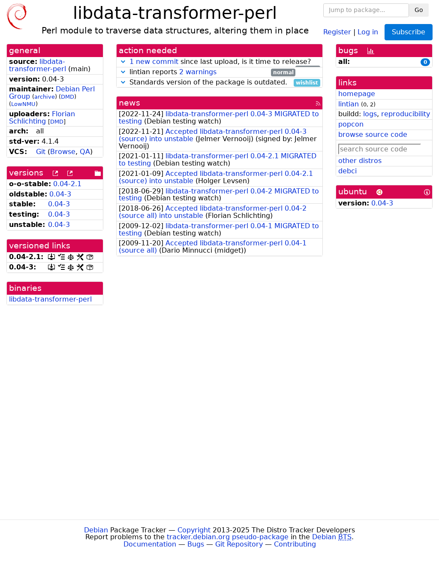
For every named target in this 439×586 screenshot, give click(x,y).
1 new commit (153, 61)
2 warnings (197, 72)
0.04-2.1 (67, 184)
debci (347, 171)
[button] (123, 61)
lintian (348, 104)
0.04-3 (60, 194)
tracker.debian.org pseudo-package (228, 537)
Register (337, 31)
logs (370, 114)
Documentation (149, 544)
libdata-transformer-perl (37, 65)
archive (44, 97)
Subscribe (408, 32)
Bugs (195, 544)
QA (85, 152)
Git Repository (239, 544)
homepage (356, 94)
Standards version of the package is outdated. (222, 82)
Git (40, 152)
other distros (360, 161)
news (129, 103)
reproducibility (405, 114)
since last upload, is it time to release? (223, 62)
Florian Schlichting (42, 117)
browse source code (372, 134)
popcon (351, 124)
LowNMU (23, 104)
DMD (67, 97)
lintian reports (210, 72)
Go (419, 9)
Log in (368, 31)
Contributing (295, 544)
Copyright (193, 530)
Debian (96, 530)
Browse (62, 152)
